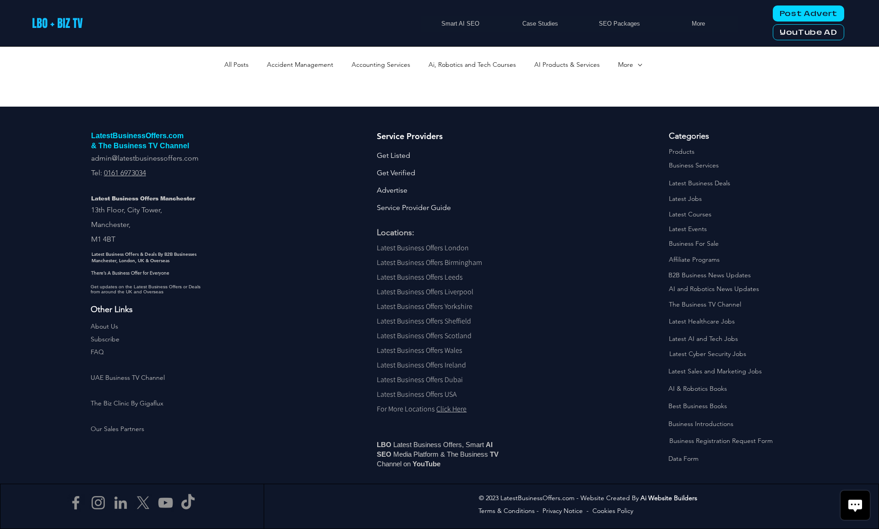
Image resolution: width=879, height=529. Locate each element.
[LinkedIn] (121, 503)
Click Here (451, 409)
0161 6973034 (125, 172)
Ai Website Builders (668, 498)
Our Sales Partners (117, 429)
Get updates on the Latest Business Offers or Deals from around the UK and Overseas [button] (146, 289)
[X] (143, 503)
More (625, 64)
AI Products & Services (567, 64)
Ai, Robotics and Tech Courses (472, 64)
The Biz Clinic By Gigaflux (127, 403)
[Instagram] (98, 503)
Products (682, 151)
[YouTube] (165, 503)
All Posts (236, 64)
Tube (433, 464)
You (418, 464)
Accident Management (300, 64)
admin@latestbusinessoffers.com (145, 158)
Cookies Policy (612, 511)
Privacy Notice (563, 511)
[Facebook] (76, 503)
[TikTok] (188, 503)
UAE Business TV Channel (128, 377)
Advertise (392, 190)
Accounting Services (381, 64)
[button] (105, 339)
